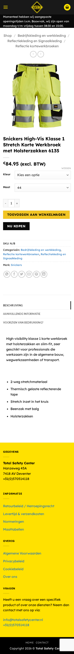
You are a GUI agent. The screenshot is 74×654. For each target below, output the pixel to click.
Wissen (66, 168)
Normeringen (13, 521)
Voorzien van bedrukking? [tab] (23, 322)
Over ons (10, 577)
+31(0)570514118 (16, 625)
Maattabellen (13, 529)
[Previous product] (40, 54)
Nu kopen (16, 226)
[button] (5, 7)
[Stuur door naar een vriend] (29, 274)
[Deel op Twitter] (21, 274)
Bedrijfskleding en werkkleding (42, 35)
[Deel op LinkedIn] (43, 274)
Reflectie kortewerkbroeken (37, 46)
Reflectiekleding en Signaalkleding (34, 41)
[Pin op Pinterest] (36, 274)
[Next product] (33, 54)
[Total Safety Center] (37, 7)
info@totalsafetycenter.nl (23, 620)
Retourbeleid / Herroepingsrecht (28, 506)
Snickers (16, 265)
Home (29, 642)
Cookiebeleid (13, 569)
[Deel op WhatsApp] (6, 274)
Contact (42, 642)
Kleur (6, 174)
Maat (6, 187)
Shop (7, 35)
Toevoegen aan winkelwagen (36, 214)
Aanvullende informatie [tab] (21, 313)
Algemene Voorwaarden (22, 553)
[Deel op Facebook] (14, 274)
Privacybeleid (13, 561)
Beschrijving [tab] (13, 305)
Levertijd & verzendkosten (23, 514)
